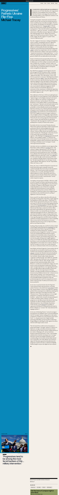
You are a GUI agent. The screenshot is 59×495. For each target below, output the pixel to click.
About (45, 3)
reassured (40, 70)
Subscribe (52, 3)
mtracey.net (47, 479)
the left (44, 487)
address (54, 155)
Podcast (42, 3)
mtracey (32, 481)
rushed (31, 50)
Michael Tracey (11, 20)
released (32, 253)
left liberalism (50, 487)
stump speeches (42, 204)
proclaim (48, 147)
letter (46, 14)
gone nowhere (33, 111)
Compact (4, 3)
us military (39, 487)
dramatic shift (46, 26)
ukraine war (33, 487)
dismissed (44, 304)
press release (51, 287)
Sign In (56, 3)
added (42, 78)
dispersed (47, 135)
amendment (51, 227)
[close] (58, 1)
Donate (48, 3)
